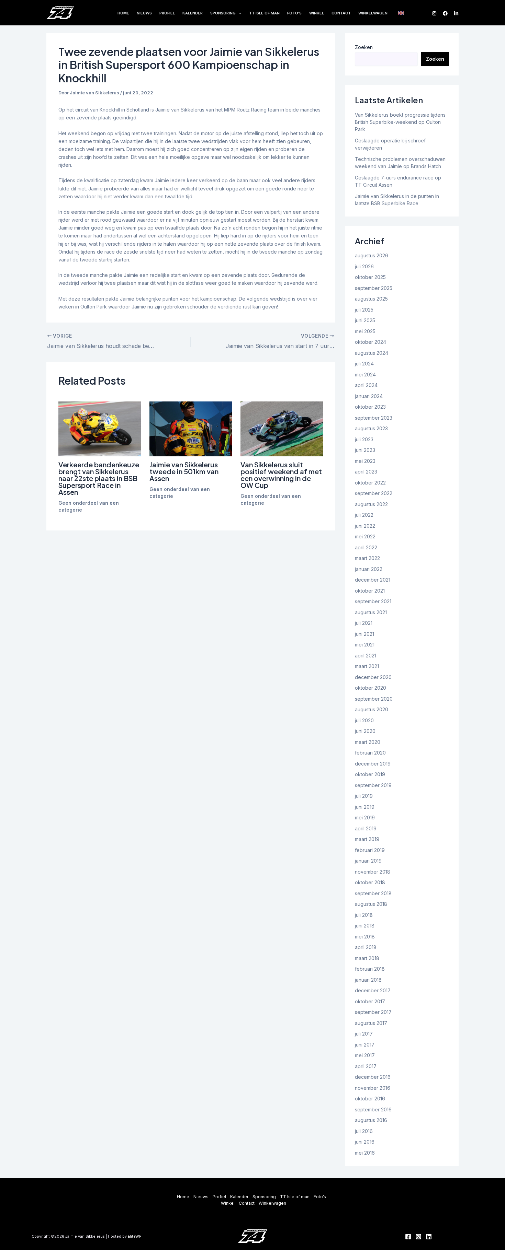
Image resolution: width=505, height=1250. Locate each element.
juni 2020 (365, 731)
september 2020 (374, 699)
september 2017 (373, 1012)
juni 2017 (364, 1045)
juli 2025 (364, 310)
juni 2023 (365, 450)
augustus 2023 (371, 428)
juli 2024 (364, 363)
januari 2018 (368, 980)
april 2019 (366, 828)
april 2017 (366, 1066)
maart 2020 (367, 742)
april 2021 (365, 655)
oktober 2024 (370, 342)
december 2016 (373, 1077)
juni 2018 (364, 925)
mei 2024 (365, 374)
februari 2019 (370, 850)
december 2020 (373, 677)
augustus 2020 (371, 709)
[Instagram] (434, 13)
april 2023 (366, 472)
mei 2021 (364, 644)
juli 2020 (364, 720)
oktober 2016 (370, 1098)
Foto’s (294, 13)
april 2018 (366, 947)
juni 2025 (365, 320)
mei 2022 (365, 536)
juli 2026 (364, 266)
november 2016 (372, 1088)
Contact (341, 13)
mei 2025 (365, 331)
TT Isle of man (264, 13)
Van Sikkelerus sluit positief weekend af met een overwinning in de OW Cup (281, 474)
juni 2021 (364, 634)
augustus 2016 (371, 1120)
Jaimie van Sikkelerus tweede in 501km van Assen (183, 471)
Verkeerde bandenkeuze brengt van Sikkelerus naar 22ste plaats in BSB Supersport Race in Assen (98, 478)
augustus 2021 (371, 612)
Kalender (192, 13)
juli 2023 (364, 439)
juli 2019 (364, 796)
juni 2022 (365, 526)
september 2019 (373, 785)
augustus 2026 (371, 255)
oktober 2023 (370, 407)
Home (123, 13)
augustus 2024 (371, 353)
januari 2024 (369, 396)
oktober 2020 (370, 688)
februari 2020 (370, 753)
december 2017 (373, 990)
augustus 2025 (371, 299)
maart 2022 (367, 558)
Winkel (316, 13)
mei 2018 (365, 936)
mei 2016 (365, 1153)
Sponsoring (223, 13)
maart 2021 (367, 666)
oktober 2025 (370, 277)
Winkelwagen (373, 13)
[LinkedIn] (456, 13)
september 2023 (373, 418)
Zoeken (364, 47)
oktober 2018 (370, 882)
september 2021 (373, 601)
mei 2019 (365, 817)
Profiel (167, 13)
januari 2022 (368, 569)
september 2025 (373, 288)
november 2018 (372, 872)
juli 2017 (364, 1034)
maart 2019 (367, 839)
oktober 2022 (370, 483)
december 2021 (372, 580)
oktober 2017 (370, 1001)
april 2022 (366, 547)
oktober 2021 (370, 591)
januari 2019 (368, 861)
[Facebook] (445, 13)
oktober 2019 (370, 774)
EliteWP (135, 1236)
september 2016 (373, 1109)
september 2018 (373, 893)
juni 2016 (364, 1142)
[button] (239, 13)
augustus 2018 (371, 904)
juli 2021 (363, 623)
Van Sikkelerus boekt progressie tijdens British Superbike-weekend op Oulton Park (400, 122)
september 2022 (373, 493)
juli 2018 (364, 915)
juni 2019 (364, 807)
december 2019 (373, 764)
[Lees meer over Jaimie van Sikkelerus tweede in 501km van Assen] (190, 428)
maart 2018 (367, 958)
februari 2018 (370, 969)
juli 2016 (364, 1131)
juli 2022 (364, 515)
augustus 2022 (371, 504)
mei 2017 (365, 1055)
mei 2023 (365, 461)
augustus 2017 (371, 1023)
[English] (401, 12)
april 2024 (366, 385)
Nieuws (144, 13)
